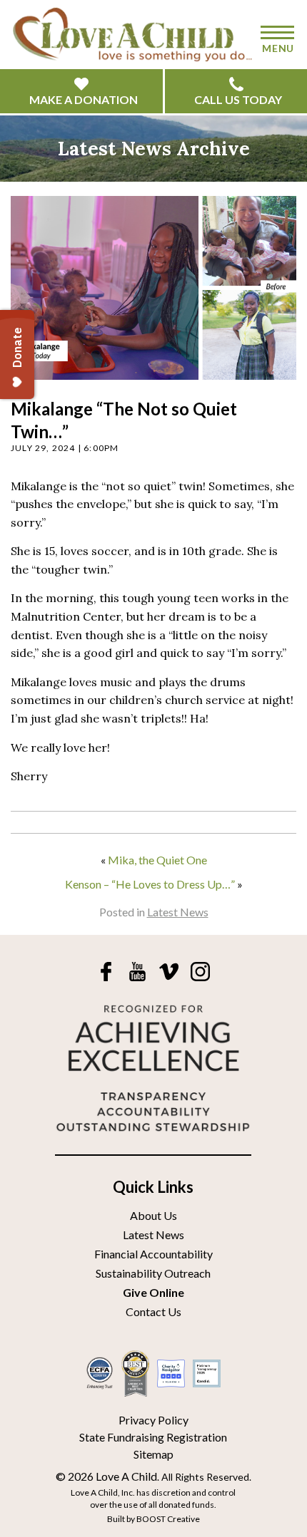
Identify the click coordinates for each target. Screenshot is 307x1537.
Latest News (177, 911)
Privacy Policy (153, 1420)
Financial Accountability (153, 1254)
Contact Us (153, 1311)
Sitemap (153, 1454)
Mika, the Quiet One (157, 859)
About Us (153, 1215)
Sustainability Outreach (153, 1273)
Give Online (153, 1292)
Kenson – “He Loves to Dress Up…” (150, 884)
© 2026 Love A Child (106, 1476)
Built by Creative (153, 1518)
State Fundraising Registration (153, 1437)
